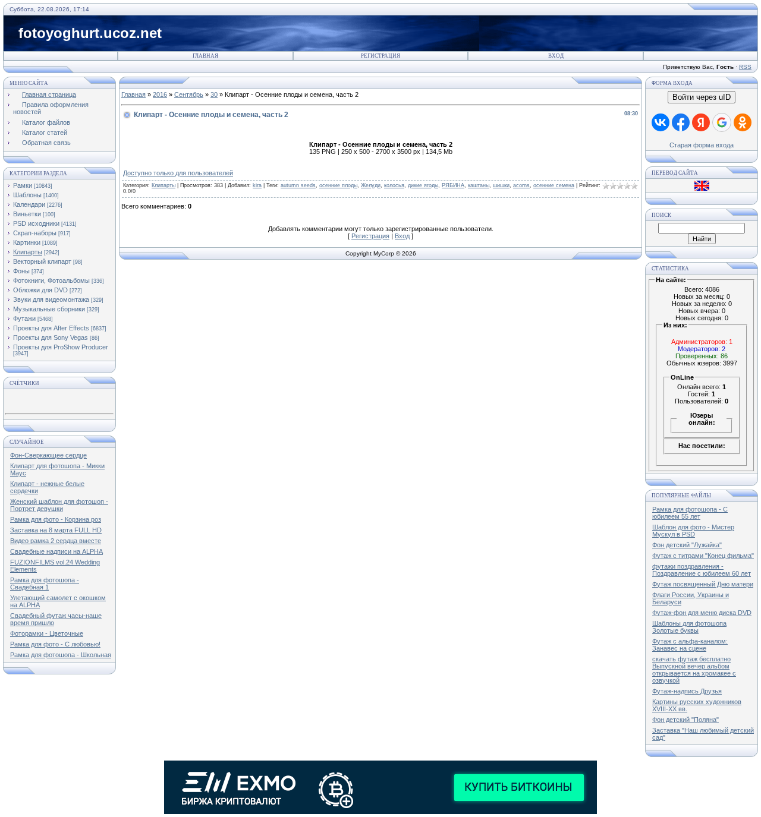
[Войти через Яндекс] (701, 122)
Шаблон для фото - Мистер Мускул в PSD (693, 530)
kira (257, 185)
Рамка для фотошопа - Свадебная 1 (44, 583)
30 (214, 94)
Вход (556, 56)
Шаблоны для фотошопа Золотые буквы (689, 627)
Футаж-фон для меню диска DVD (701, 612)
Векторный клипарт (42, 261)
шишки (501, 185)
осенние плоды (338, 185)
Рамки (22, 185)
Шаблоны (27, 194)
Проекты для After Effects (51, 328)
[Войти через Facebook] (681, 122)
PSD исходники (36, 223)
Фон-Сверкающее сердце (48, 455)
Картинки (26, 242)
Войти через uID (701, 97)
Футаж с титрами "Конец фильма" (703, 555)
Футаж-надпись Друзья (687, 691)
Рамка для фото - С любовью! (55, 644)
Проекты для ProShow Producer (60, 347)
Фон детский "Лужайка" (687, 544)
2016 (160, 94)
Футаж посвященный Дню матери (702, 584)
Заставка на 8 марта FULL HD (56, 530)
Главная (205, 56)
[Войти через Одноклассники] (742, 122)
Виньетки (27, 213)
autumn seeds (298, 185)
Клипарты (27, 251)
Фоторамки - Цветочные (46, 633)
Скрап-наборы (34, 232)
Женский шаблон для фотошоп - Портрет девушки (59, 505)
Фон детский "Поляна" (685, 719)
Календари (29, 204)
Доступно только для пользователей (178, 172)
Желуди (370, 185)
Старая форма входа (701, 145)
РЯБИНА (453, 185)
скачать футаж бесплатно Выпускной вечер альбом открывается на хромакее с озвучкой (694, 669)
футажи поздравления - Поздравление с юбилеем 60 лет (701, 570)
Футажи (24, 318)
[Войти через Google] (721, 122)
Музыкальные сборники (49, 309)
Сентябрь (188, 94)
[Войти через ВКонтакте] (660, 122)
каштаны (478, 185)
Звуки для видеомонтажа (51, 299)
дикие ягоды (423, 185)
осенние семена (553, 185)
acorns (521, 185)
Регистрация (380, 56)
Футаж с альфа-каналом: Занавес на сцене (690, 645)
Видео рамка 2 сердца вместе (55, 540)
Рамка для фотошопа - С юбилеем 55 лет (690, 513)
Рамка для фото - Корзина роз (55, 519)
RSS (745, 67)
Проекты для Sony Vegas (50, 337)
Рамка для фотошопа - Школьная (60, 654)
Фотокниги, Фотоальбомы (51, 280)
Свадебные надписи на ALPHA (56, 551)
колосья (394, 185)
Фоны (21, 271)
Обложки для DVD (40, 290)
